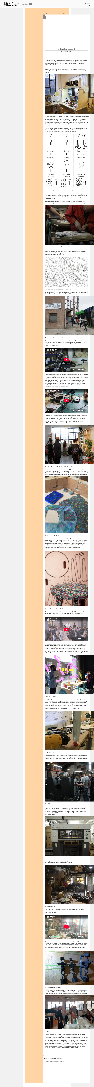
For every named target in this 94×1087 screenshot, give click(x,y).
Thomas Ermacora (56, 613)
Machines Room (73, 374)
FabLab (63, 69)
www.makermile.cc (57, 374)
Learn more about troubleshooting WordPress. (53, 1061)
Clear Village (83, 377)
